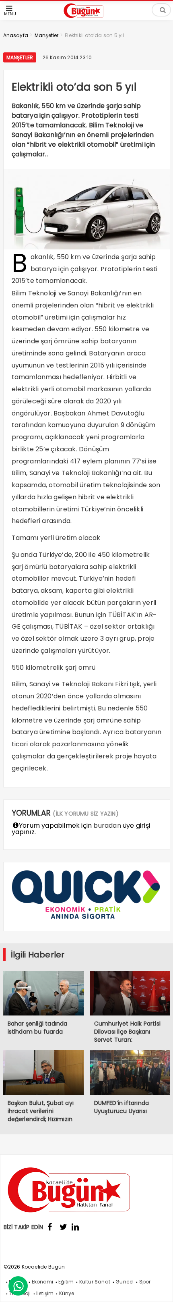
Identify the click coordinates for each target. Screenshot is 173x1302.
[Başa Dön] (159, 1288)
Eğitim (66, 1281)
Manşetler (19, 57)
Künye (66, 1293)
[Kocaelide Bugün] (86, 18)
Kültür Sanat (94, 1281)
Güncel (124, 1281)
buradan (107, 825)
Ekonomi (42, 1281)
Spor (145, 1281)
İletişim (45, 1293)
